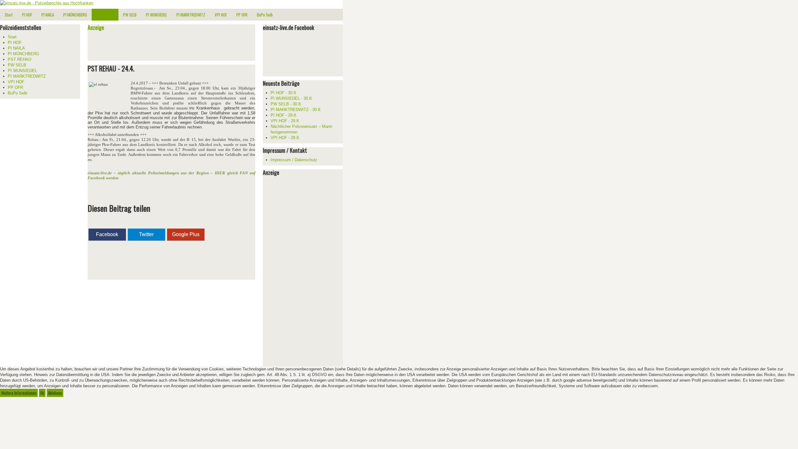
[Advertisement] (160, 46)
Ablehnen (55, 393)
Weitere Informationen (18, 393)
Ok (42, 393)
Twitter (146, 234)
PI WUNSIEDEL (156, 15)
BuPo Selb (265, 15)
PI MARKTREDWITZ (190, 15)
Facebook (107, 234)
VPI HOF (221, 15)
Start (9, 15)
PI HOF (27, 15)
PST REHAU (105, 15)
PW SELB (130, 15)
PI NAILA (47, 15)
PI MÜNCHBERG (75, 15)
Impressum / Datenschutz (294, 159)
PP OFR (242, 15)
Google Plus (186, 234)
